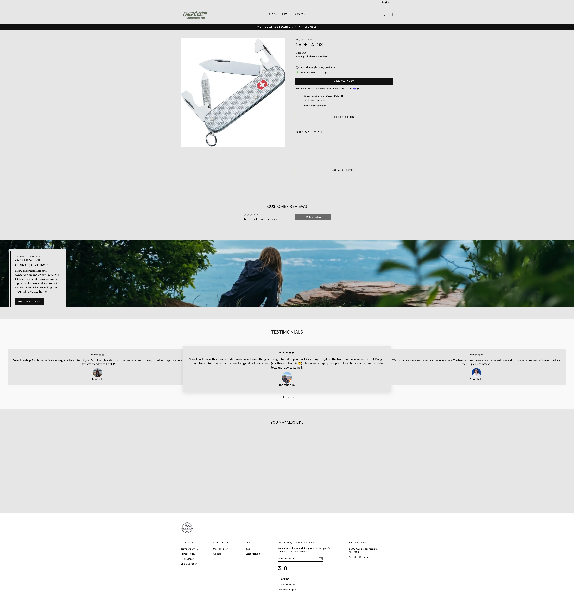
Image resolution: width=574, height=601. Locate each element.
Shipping (300, 56)
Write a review (313, 217)
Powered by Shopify (287, 589)
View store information (315, 105)
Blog (248, 548)
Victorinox (304, 39)
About (299, 14)
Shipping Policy (189, 563)
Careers (217, 553)
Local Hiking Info (254, 553)
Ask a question (344, 170)
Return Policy (188, 558)
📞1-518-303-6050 (359, 557)
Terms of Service (189, 548)
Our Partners (29, 301)
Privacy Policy (188, 553)
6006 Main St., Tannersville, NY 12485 (363, 550)
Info (285, 14)
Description (344, 117)
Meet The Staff (220, 548)
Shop (271, 14)
